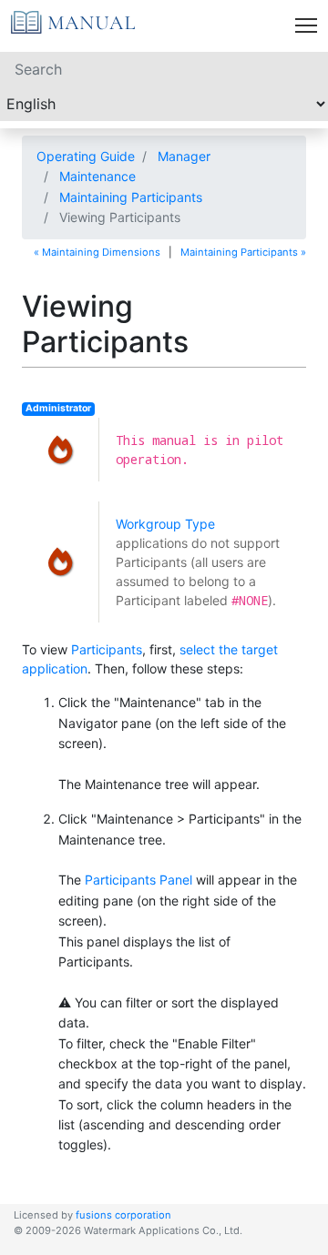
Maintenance (97, 176)
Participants (106, 649)
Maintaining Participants (130, 197)
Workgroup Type (165, 523)
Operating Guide (85, 156)
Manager (184, 156)
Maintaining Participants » (243, 252)
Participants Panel (138, 879)
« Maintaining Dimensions (97, 252)
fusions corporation (123, 1215)
